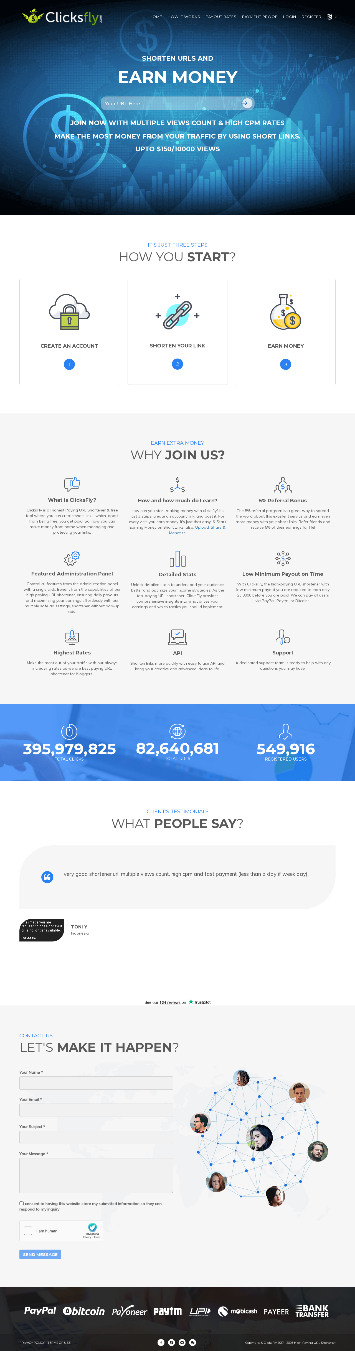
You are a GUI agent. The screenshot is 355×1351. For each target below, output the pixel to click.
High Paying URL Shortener (314, 1343)
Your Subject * (32, 1126)
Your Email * (30, 1099)
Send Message (40, 1254)
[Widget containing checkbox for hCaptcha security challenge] (61, 1230)
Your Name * (31, 1072)
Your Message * (33, 1153)
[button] (332, 17)
